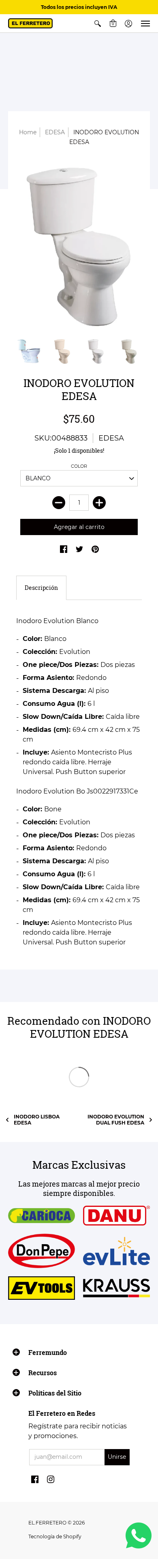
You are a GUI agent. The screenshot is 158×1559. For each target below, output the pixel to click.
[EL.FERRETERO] (30, 23)
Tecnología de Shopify (54, 1536)
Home (27, 132)
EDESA (55, 132)
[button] (97, 23)
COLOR (79, 466)
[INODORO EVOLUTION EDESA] (79, 247)
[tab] (41, 588)
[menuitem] (97, 23)
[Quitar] (58, 502)
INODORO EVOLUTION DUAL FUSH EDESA (116, 1120)
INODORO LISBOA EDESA (37, 1120)
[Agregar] (99, 502)
